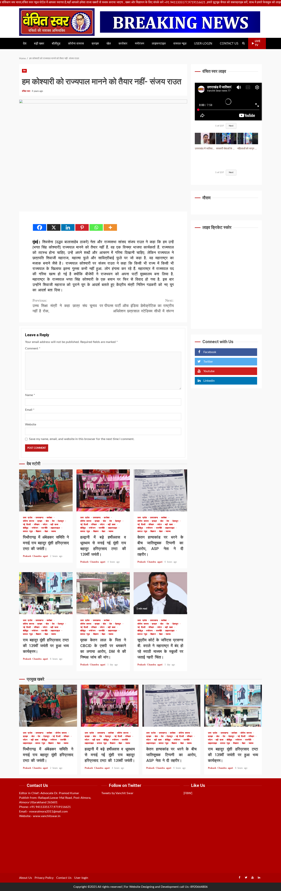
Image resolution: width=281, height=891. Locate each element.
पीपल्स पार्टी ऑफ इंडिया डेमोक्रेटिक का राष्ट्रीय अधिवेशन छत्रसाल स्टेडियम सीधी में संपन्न (139, 305)
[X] (53, 227)
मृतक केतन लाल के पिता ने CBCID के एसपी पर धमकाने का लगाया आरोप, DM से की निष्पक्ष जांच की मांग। (103, 593)
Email (29, 409)
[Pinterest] (82, 227)
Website (30, 424)
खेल (108, 43)
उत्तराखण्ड (40, 518)
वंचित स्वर (26, 91)
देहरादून (61, 521)
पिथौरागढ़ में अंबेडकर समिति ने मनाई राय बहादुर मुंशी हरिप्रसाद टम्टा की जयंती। (46, 490)
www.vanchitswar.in (46, 816)
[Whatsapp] (96, 227)
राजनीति (45, 528)
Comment (32, 348)
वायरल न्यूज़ (179, 43)
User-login (203, 43)
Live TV (257, 43)
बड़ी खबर (39, 43)
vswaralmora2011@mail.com (48, 811)
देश (24, 43)
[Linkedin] (68, 227)
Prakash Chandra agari (36, 556)
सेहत (47, 531)
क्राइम (95, 43)
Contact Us (229, 43)
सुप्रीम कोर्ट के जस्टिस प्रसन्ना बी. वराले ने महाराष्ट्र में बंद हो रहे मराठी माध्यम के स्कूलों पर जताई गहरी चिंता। (160, 593)
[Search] (243, 43)
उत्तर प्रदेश (28, 518)
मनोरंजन (139, 43)
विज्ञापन (39, 531)
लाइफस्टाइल (159, 43)
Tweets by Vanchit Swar (117, 793)
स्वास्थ (53, 531)
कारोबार (123, 43)
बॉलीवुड (56, 43)
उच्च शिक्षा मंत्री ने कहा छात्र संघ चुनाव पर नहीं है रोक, (67, 305)
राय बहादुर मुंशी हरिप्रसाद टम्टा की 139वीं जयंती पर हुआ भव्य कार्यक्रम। (46, 593)
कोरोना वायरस (76, 43)
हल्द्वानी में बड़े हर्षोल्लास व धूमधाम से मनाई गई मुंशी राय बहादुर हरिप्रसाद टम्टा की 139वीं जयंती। (103, 490)
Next (231, 126)
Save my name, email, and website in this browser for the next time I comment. (81, 439)
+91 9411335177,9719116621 (50, 806)
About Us (25, 877)
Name (30, 395)
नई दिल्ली (27, 524)
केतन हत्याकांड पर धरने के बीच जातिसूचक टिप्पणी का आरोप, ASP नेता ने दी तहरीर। (160, 490)
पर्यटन (46, 524)
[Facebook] (39, 227)
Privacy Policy (44, 877)
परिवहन (37, 524)
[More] (110, 227)
